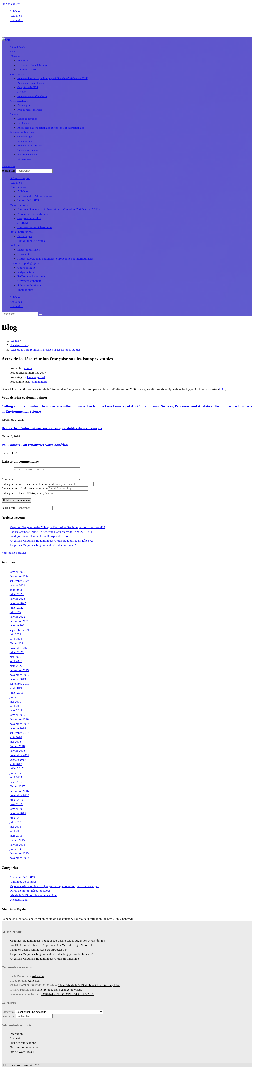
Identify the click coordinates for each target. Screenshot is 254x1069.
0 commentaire (38, 381)
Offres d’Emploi (20, 178)
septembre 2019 (19, 683)
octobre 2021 (18, 625)
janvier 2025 (17, 571)
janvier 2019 (17, 714)
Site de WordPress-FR (23, 1051)
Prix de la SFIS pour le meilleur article (33, 895)
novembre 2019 (19, 674)
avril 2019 (16, 706)
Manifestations (19, 205)
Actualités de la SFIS (22, 877)
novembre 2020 (19, 648)
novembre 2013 (19, 857)
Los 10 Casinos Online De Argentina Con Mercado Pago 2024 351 (51, 531)
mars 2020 (16, 665)
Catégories (8, 1011)
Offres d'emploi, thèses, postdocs (30, 890)
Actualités (16, 15)
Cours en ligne (26, 267)
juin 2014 (15, 849)
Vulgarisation (25, 272)
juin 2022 (15, 612)
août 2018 (16, 737)
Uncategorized (36, 377)
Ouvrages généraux (29, 280)
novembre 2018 (19, 723)
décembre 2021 (19, 621)
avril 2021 (16, 639)
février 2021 (17, 643)
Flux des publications (23, 1042)
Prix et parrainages (21, 231)
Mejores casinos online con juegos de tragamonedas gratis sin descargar (54, 886)
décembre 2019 (19, 670)
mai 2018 (15, 741)
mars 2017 (16, 782)
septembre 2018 (19, 732)
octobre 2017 (18, 759)
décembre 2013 (19, 853)
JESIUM (22, 222)
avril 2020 (16, 661)
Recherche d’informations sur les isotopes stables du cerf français (52, 428)
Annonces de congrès (23, 881)
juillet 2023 (17, 594)
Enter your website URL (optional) (23, 493)
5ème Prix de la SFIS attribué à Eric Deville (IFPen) (89, 985)
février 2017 (17, 786)
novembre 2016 (19, 795)
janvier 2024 (17, 585)
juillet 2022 (17, 607)
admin (28, 368)
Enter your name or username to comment (28, 484)
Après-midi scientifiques (32, 214)
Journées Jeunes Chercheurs (34, 227)
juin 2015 (15, 822)
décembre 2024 (19, 576)
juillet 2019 (17, 692)
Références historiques (31, 276)
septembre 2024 (19, 580)
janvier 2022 (17, 616)
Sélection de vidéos (29, 285)
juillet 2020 (17, 652)
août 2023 (16, 589)
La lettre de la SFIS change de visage (59, 989)
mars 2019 (16, 710)
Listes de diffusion (28, 249)
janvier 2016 (17, 808)
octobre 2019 (18, 679)
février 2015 (17, 840)
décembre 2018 (19, 719)
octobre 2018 (18, 728)
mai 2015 (15, 826)
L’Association (18, 187)
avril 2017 (16, 777)
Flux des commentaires (24, 1047)
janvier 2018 (17, 750)
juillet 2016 (17, 799)
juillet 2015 (17, 817)
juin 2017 (15, 773)
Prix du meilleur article (31, 240)
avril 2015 (16, 831)
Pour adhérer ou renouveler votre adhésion (35, 445)
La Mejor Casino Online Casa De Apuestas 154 (39, 536)
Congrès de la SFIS (29, 218)
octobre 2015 (18, 813)
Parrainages (24, 236)
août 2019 (16, 688)
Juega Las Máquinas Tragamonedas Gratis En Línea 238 (44, 545)
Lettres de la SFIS (28, 200)
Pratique (15, 245)
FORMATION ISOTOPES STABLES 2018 (67, 994)
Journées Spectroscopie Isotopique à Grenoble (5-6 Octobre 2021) (58, 209)
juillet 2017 (17, 768)
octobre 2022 (18, 603)
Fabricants (23, 254)
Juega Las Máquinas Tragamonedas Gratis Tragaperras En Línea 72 (51, 540)
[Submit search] (40, 314)
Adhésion (15, 11)
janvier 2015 (17, 844)
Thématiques (25, 289)
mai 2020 (15, 656)
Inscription (16, 1033)
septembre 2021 (19, 630)
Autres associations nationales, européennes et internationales (55, 258)
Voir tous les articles (14, 552)
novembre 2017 (19, 755)
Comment (8, 479)
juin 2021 (15, 634)
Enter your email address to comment (25, 488)
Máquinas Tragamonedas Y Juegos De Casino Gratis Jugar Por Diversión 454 (57, 527)
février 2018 (17, 746)
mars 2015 (16, 835)
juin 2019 (15, 697)
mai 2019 (15, 701)
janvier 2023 (17, 598)
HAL (222, 389)
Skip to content (11, 3)
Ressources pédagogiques (25, 263)
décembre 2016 (19, 791)
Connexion (16, 20)
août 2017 (16, 764)
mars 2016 (16, 804)
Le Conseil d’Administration (35, 196)
